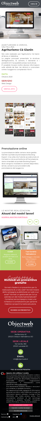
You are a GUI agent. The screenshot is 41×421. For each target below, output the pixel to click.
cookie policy (22, 384)
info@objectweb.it (20, 359)
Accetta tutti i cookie (21, 405)
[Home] (10, 3)
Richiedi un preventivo (20, 310)
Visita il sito (9, 89)
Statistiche (16, 414)
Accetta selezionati (20, 411)
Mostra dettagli (35, 416)
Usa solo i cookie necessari (21, 408)
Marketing (4, 417)
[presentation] (30, 221)
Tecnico (3, 414)
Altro (14, 417)
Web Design (6, 83)
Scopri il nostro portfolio (15, 217)
